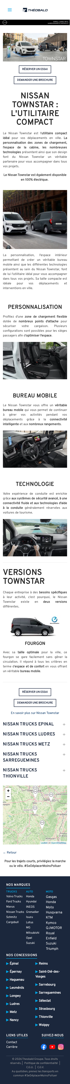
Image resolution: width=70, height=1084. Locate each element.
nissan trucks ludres (29, 734)
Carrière (12, 1047)
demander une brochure (35, 80)
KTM (49, 917)
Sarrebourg (47, 985)
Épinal (14, 964)
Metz (13, 1012)
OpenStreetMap (58, 842)
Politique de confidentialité (41, 1063)
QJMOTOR (54, 928)
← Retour (10, 853)
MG (28, 928)
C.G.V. (40, 1067)
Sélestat (45, 1001)
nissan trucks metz (26, 744)
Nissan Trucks (15, 912)
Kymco (51, 923)
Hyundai (31, 902)
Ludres (15, 1004)
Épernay (16, 972)
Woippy (44, 1025)
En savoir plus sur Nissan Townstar (35, 713)
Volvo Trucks (14, 896)
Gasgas (51, 897)
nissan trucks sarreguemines (21, 757)
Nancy (14, 1020)
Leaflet (44, 842)
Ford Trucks (13, 902)
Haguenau (17, 980)
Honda (30, 896)
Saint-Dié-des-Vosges (47, 974)
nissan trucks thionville (20, 773)
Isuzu (29, 917)
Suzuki (30, 943)
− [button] (8, 796)
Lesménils (17, 988)
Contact (11, 1042)
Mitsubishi (32, 933)
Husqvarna (54, 912)
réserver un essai (35, 69)
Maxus (10, 907)
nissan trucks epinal (28, 724)
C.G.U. (29, 1067)
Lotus (29, 922)
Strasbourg (47, 1009)
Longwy (15, 996)
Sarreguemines (50, 993)
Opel (29, 938)
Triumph (52, 949)
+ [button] (8, 790)
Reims (43, 964)
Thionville (46, 1017)
